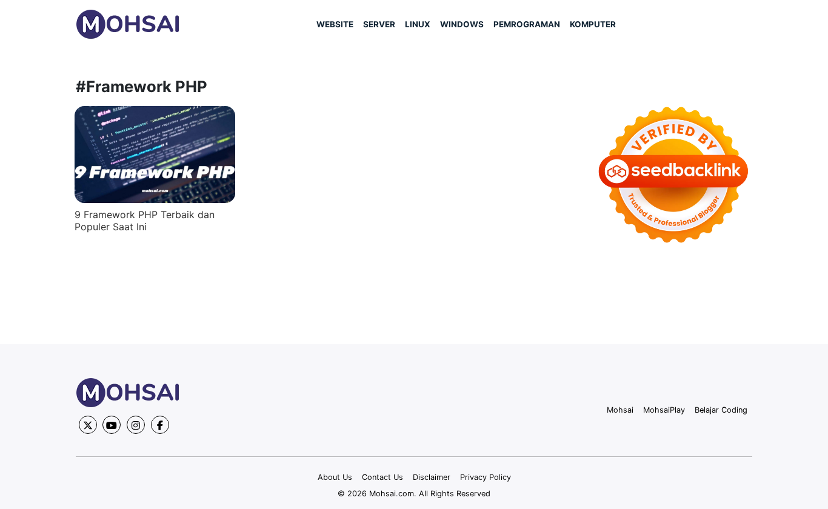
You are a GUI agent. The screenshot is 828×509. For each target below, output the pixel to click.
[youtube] (111, 425)
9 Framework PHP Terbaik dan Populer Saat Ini (145, 220)
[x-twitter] (88, 425)
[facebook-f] (160, 425)
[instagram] (136, 425)
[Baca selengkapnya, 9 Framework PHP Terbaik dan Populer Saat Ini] (155, 154)
